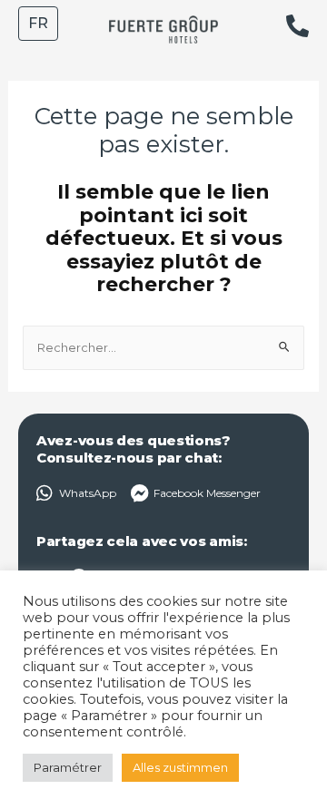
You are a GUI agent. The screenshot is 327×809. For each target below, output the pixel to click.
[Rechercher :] (164, 347)
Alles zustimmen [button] (180, 767)
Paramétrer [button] (68, 767)
